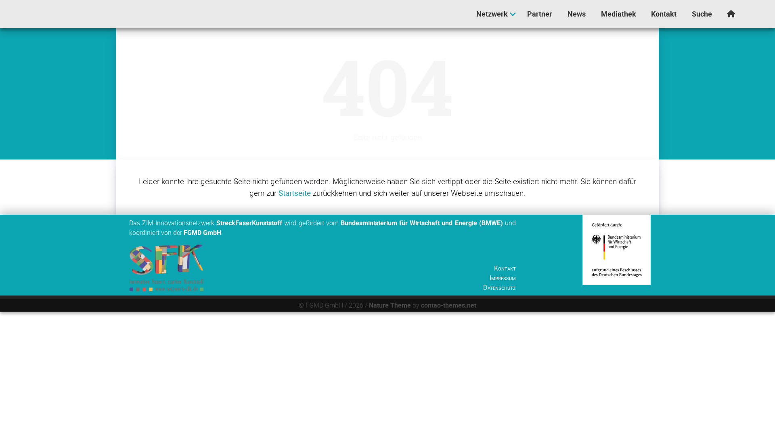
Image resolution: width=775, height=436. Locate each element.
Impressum (503, 277)
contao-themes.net (448, 305)
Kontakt (505, 268)
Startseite (295, 193)
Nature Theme (390, 305)
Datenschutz (499, 287)
